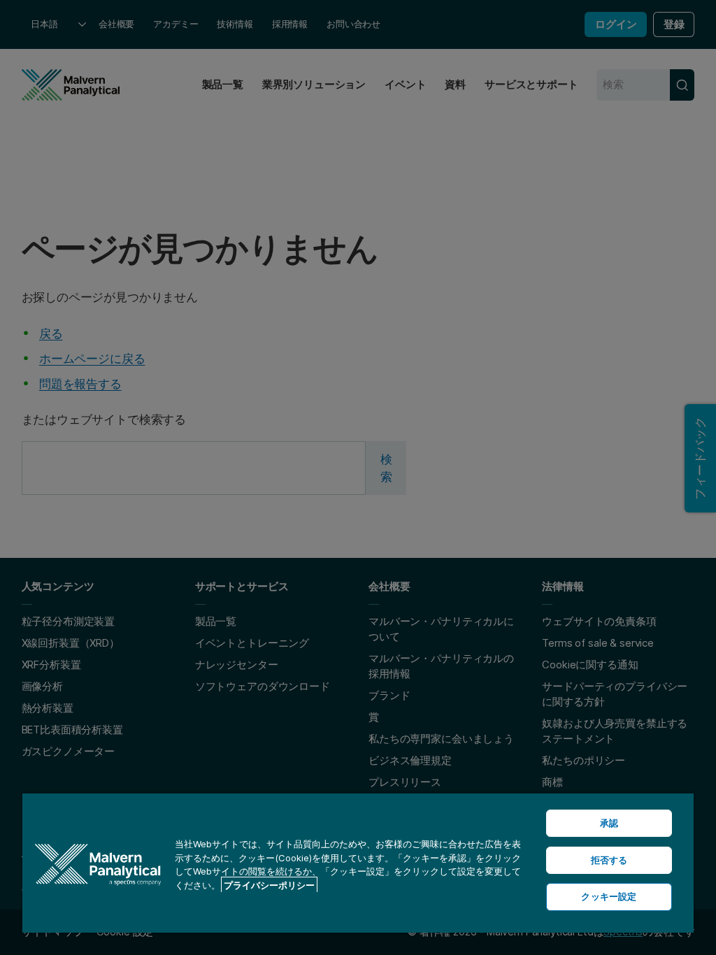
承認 (609, 822)
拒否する (609, 860)
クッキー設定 (608, 896)
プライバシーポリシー (269, 885)
